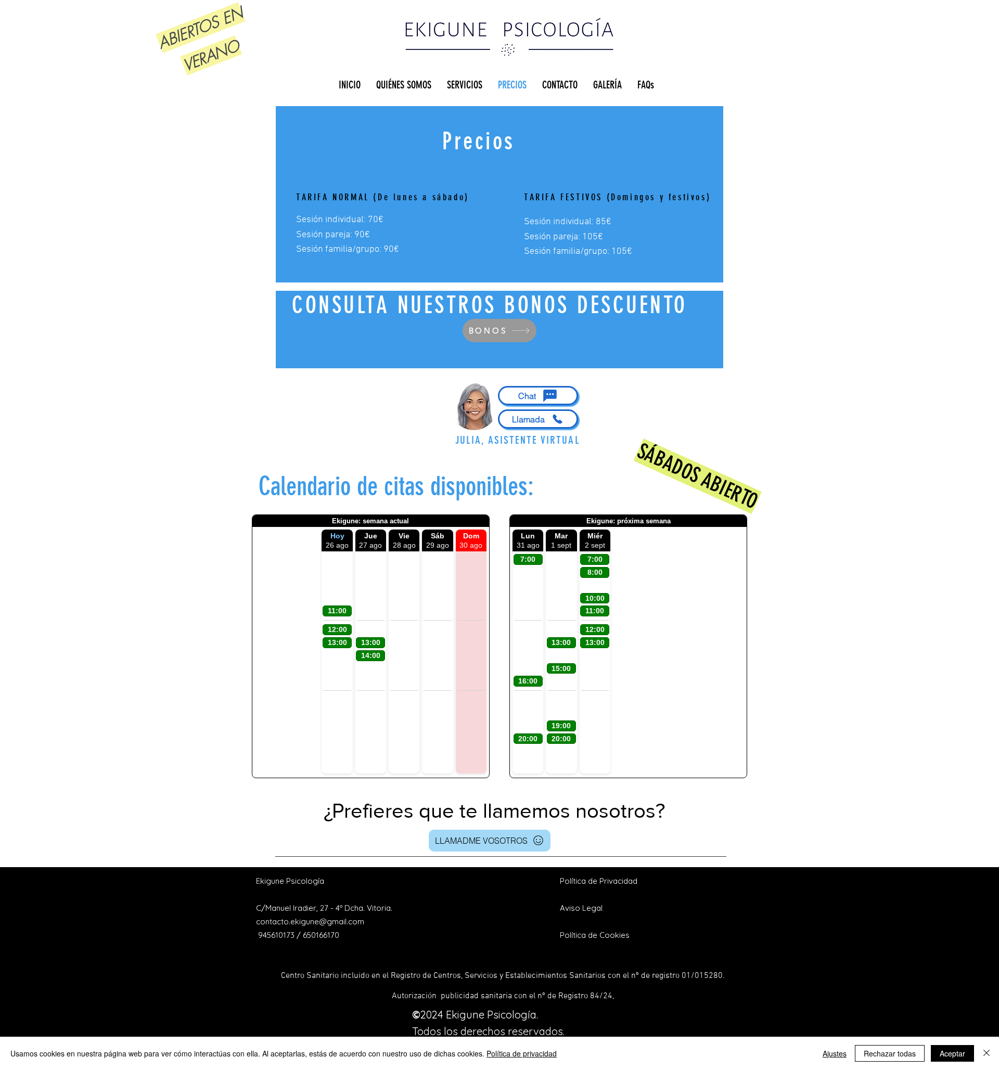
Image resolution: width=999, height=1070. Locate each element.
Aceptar (952, 1053)
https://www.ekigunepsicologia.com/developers (490, 931)
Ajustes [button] (835, 1053)
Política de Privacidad (598, 881)
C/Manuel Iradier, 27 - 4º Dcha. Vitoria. (324, 908)
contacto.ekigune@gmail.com (310, 921)
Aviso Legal (581, 908)
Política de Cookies (595, 935)
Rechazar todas (890, 1053)
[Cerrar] (986, 1053)
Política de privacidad (521, 1053)
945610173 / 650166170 (298, 935)
